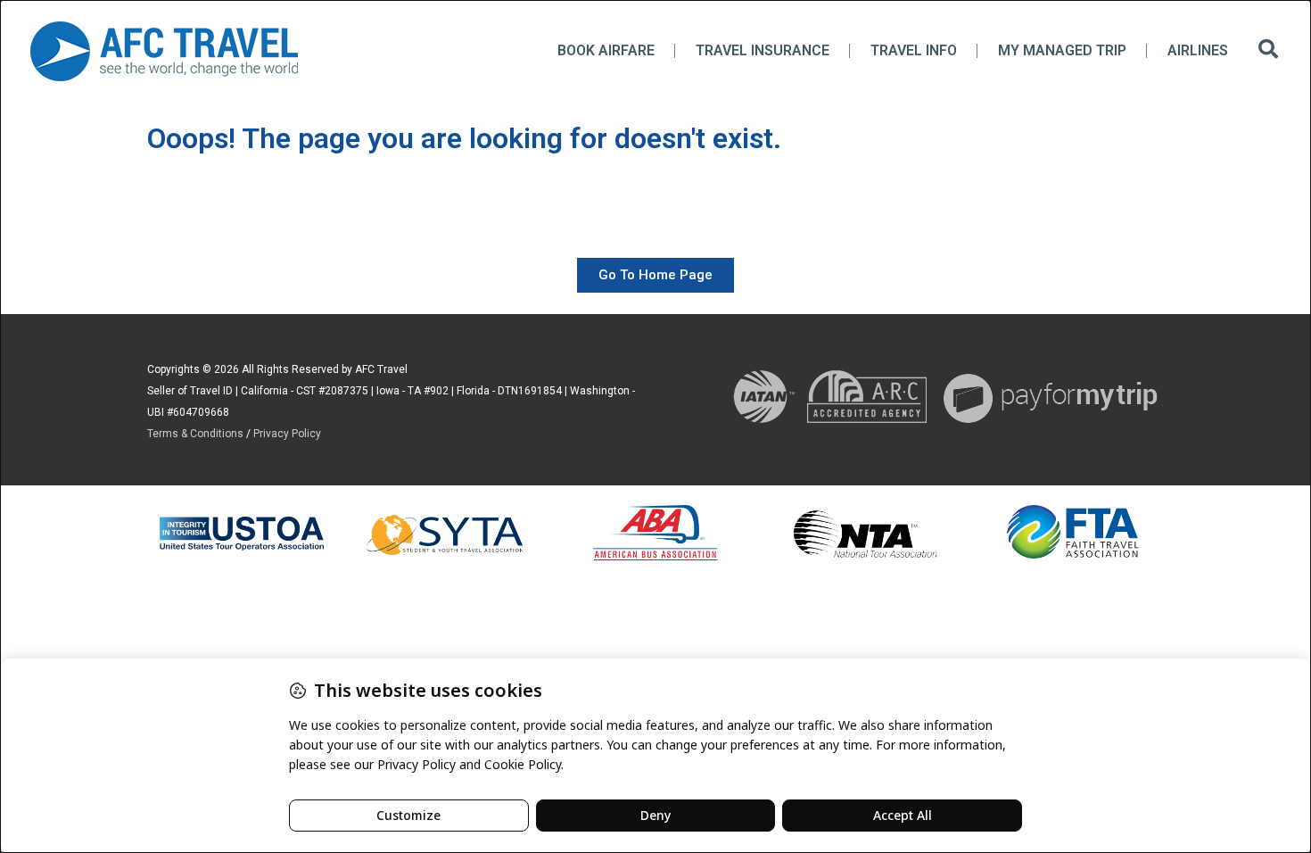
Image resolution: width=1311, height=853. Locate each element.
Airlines (1197, 50)
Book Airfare (606, 50)
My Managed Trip (1062, 50)
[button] (1268, 51)
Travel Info (913, 50)
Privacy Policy (287, 433)
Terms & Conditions (195, 433)
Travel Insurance (762, 50)
